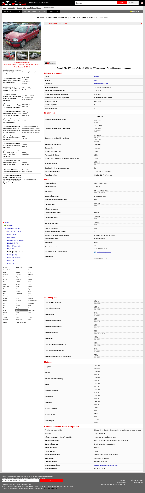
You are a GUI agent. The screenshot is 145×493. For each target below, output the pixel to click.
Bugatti (18, 272)
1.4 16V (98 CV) (12, 255)
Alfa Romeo (19, 267)
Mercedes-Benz (32, 300)
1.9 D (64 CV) (11, 237)
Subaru (30, 315)
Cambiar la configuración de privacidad (113, 484)
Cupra (17, 277)
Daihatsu (18, 279)
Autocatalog (11, 8)
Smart (17, 315)
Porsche (30, 308)
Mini (17, 303)
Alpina (30, 267)
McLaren (18, 300)
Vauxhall (5, 319)
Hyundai (30, 289)
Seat (29, 312)
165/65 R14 (98, 465)
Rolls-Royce (31, 310)
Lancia (17, 296)
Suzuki (5, 317)
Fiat (29, 281)
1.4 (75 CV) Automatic (14, 258)
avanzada (132, 3)
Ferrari (18, 281)
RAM (4, 310)
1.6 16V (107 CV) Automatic (15, 240)
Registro (42, 12)
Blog (19, 12)
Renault (19, 8)
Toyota (30, 317)
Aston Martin (6, 269)
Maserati (30, 298)
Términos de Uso (138, 482)
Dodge (30, 279)
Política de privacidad (136, 480)
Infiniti (4, 291)
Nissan (18, 305)
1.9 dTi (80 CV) (11, 234)
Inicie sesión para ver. (104, 252)
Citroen (5, 277)
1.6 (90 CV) (10, 249)
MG (4, 303)
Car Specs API (54, 12)
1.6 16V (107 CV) (12, 243)
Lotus (17, 298)
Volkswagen (19, 319)
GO (121, 3)
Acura (5, 267)
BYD (29, 272)
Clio (24, 8)
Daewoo (5, 279)
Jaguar (18, 291)
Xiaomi (5, 322)
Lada (29, 293)
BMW (4, 272)
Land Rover (31, 296)
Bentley (30, 269)
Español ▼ (135, 12)
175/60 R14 (113, 465)
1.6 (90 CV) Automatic (14, 246)
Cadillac (5, 274)
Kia (4, 293)
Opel (29, 305)
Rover (5, 312)
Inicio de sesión (30, 12)
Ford (4, 284)
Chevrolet (18, 274)
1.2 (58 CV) (10, 263)
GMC (29, 284)
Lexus (5, 298)
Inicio (4, 8)
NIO (4, 305)
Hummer (18, 289)
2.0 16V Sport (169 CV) (14, 231)
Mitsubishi (31, 303)
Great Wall (6, 286)
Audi (17, 269)
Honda (30, 286)
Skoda (5, 315)
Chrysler (30, 274)
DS (4, 281)
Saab (17, 312)
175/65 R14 (106, 465)
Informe (51, 481)
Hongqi (5, 289)
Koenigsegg (19, 293)
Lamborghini (6, 296)
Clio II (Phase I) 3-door (34, 8)
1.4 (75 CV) (10, 261)
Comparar (52, 63)
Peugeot (18, 308)
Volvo (29, 319)
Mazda (5, 300)
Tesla (17, 317)
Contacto (123, 480)
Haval (17, 286)
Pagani (5, 308)
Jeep (29, 291)
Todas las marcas (21, 322)
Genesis (18, 284)
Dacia (30, 277)
